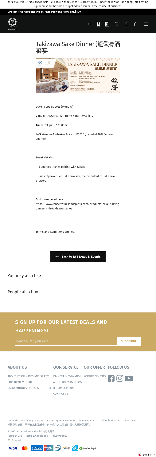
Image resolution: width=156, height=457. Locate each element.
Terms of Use (15, 435)
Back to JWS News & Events (81, 257)
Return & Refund (64, 388)
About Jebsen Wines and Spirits (28, 376)
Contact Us (60, 393)
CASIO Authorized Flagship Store (29, 388)
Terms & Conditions (37, 435)
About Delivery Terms (67, 382)
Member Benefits (95, 376)
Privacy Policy (59, 435)
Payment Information (67, 376)
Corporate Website (20, 382)
